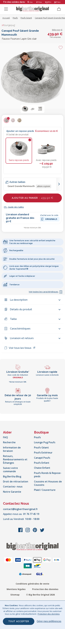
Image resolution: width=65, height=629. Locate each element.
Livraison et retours (22, 338)
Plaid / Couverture (44, 490)
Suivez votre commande (10, 469)
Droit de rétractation (15, 481)
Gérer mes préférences (49, 621)
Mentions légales (16, 589)
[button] (24, 108)
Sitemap (15, 594)
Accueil (6, 18)
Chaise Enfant (42, 467)
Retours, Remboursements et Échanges (15, 459)
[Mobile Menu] (6, 9)
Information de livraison (12, 449)
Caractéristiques (20, 328)
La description (19, 299)
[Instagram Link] (28, 531)
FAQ (5, 437)
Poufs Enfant (41, 462)
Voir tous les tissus (20, 347)
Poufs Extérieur (43, 452)
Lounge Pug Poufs (44, 442)
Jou (31, 2)
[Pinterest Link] (35, 531)
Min (49, 2)
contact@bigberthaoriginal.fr (20, 509)
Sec (59, 2)
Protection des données (45, 589)
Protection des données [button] (49, 614)
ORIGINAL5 (51, 219)
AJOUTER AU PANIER (32, 197)
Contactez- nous (13, 486)
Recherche (9, 442)
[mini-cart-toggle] (59, 9)
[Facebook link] (20, 531)
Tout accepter (18, 621)
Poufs (37, 437)
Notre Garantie (12, 491)
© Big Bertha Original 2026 (40, 594)
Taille (13, 318)
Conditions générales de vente (32, 583)
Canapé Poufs (42, 457)
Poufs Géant (41, 447)
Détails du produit (21, 309)
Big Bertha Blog (12, 476)
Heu (40, 2)
